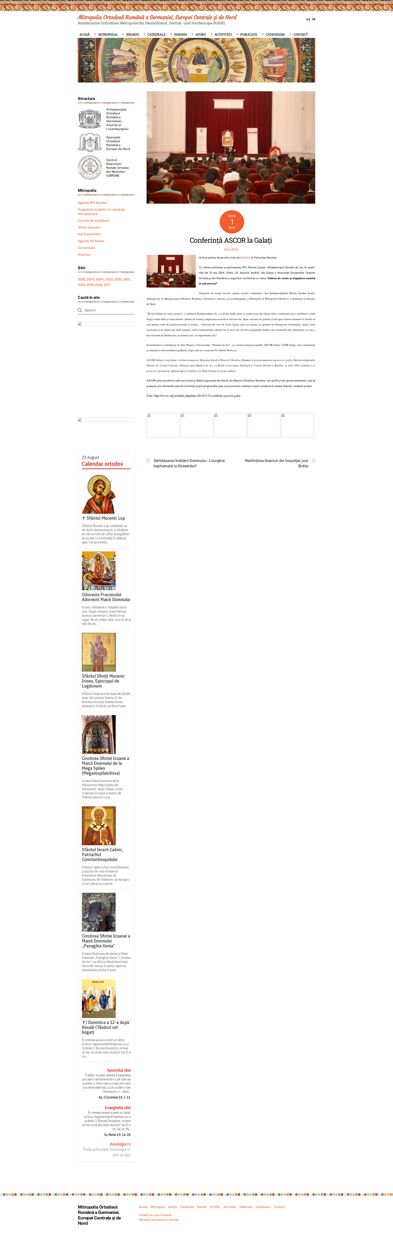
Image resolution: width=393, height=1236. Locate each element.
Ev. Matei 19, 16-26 (117, 1135)
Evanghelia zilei (118, 1107)
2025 (90, 279)
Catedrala (156, 34)
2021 (126, 279)
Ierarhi (132, 34)
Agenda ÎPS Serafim (92, 202)
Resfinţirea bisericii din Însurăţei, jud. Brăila (276, 463)
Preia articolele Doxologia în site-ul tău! (107, 1152)
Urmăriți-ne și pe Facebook (155, 1215)
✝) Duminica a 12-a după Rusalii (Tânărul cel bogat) (105, 1027)
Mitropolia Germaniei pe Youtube (159, 1219)
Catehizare (275, 34)
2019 (90, 285)
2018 (98, 285)
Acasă (84, 34)
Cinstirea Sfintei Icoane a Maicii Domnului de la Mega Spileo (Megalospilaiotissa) (105, 765)
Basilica (245, 257)
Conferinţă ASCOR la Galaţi (231, 240)
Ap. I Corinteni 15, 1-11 (114, 1097)
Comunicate (86, 247)
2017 (107, 285)
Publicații (248, 34)
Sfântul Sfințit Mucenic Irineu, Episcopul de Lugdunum (103, 681)
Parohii (180, 34)
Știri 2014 (231, 249)
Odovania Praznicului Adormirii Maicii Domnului (106, 597)
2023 (109, 279)
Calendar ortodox (102, 463)
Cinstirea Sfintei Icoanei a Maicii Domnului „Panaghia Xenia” (106, 940)
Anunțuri (84, 254)
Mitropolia (107, 34)
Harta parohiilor (89, 234)
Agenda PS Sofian (91, 241)
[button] (84, 60)
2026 (81, 279)
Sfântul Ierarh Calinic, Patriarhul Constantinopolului (102, 854)
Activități (223, 34)
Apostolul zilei (119, 1070)
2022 (118, 279)
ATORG (200, 34)
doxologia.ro (120, 1144)
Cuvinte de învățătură (93, 220)
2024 (100, 279)
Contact (301, 34)
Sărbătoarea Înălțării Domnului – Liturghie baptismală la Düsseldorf (189, 463)
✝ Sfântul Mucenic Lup (103, 518)
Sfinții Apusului (89, 227)
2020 (81, 285)
